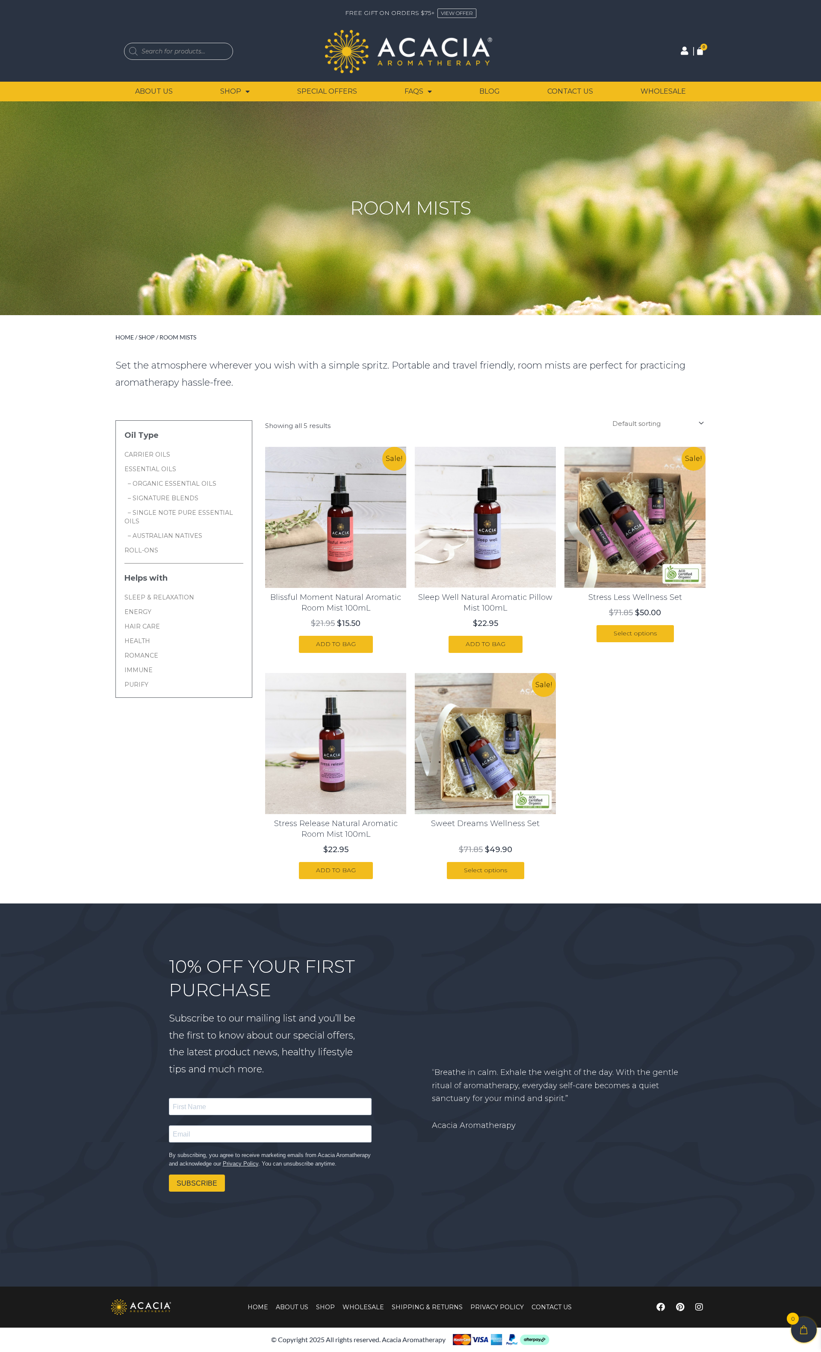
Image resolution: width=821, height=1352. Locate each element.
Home (124, 337)
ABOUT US (154, 91)
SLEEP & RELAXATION (159, 597)
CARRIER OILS (147, 454)
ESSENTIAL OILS (150, 469)
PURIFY (136, 684)
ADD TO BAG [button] (336, 644)
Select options (635, 633)
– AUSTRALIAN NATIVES (163, 536)
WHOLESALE (663, 91)
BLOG (489, 91)
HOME (258, 1307)
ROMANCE (141, 655)
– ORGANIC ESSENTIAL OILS (170, 483)
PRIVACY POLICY (497, 1307)
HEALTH (137, 641)
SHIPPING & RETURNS (427, 1307)
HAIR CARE (142, 626)
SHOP (230, 91)
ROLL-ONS (141, 550)
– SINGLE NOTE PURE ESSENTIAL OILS (178, 517)
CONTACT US (570, 91)
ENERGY (137, 612)
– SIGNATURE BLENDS (161, 498)
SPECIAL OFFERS (327, 91)
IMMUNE (138, 670)
